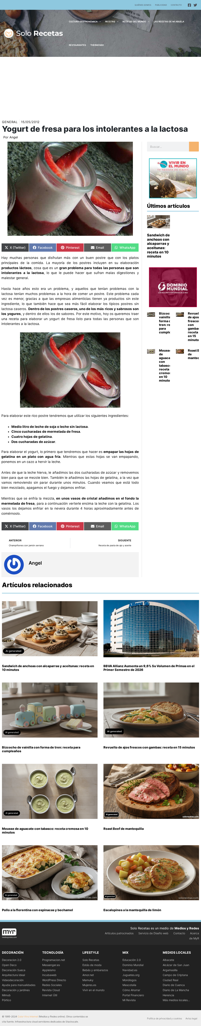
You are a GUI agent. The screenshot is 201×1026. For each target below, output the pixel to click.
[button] (99, 21)
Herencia (168, 995)
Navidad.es (129, 970)
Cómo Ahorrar (131, 990)
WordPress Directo (54, 980)
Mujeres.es (89, 985)
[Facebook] (189, 5)
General (10, 122)
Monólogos (129, 980)
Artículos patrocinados (119, 933)
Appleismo (49, 970)
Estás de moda (91, 965)
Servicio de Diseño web (153, 933)
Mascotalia (129, 985)
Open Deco (9, 965)
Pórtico (6, 1000)
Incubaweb (49, 975)
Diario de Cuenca (174, 985)
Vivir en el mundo (93, 990)
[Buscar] (194, 146)
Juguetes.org (131, 975)
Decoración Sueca (13, 970)
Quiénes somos (143, 5)
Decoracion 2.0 (11, 960)
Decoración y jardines (16, 990)
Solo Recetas (90, 960)
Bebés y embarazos (95, 970)
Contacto (176, 5)
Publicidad (161, 5)
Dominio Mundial (132, 965)
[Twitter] (195, 5)
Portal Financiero (133, 995)
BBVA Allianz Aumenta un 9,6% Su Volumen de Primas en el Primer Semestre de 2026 (149, 668)
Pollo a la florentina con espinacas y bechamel (37, 910)
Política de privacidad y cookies (164, 1018)
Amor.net (88, 975)
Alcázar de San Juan (176, 965)
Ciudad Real (170, 980)
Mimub (6, 995)
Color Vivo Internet (28, 1016)
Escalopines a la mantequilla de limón (132, 910)
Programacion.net (53, 960)
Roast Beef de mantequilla (123, 829)
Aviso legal (191, 1018)
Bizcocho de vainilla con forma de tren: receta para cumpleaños (168, 322)
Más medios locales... (176, 1000)
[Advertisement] (100, 86)
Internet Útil (49, 995)
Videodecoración (13, 980)
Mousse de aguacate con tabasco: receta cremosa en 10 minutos (166, 365)
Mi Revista (129, 1000)
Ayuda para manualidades (18, 985)
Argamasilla (170, 970)
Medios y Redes (187, 928)
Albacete (168, 960)
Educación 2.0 (131, 960)
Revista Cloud (51, 990)
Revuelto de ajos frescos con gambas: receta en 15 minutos (149, 747)
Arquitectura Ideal (13, 975)
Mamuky (87, 980)
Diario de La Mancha (176, 990)
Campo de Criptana (175, 975)
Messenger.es (51, 965)
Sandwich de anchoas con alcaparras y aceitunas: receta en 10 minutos (158, 245)
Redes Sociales (52, 985)
